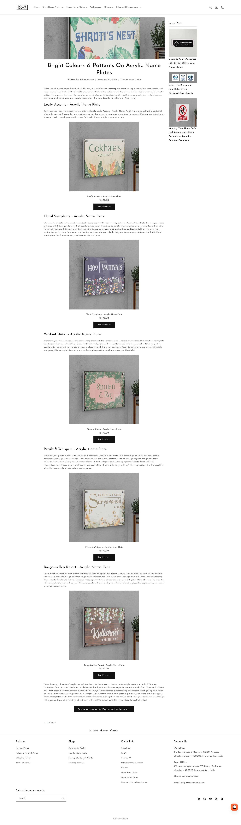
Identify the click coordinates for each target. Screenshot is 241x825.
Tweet (95, 730)
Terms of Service (24, 763)
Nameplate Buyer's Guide (80, 758)
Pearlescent (130, 98)
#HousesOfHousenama (132, 763)
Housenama (123, 818)
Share (105, 730)
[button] (52, 7)
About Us (125, 748)
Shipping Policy (23, 758)
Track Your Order (129, 773)
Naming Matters (76, 763)
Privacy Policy (22, 748)
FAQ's (124, 753)
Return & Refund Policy (27, 753)
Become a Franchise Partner (134, 782)
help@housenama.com (193, 783)
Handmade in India (77, 753)
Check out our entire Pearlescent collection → (104, 709)
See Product (104, 207)
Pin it (115, 730)
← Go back (50, 723)
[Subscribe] (63, 798)
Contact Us (126, 758)
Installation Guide (129, 778)
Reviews (124, 768)
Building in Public (76, 748)
